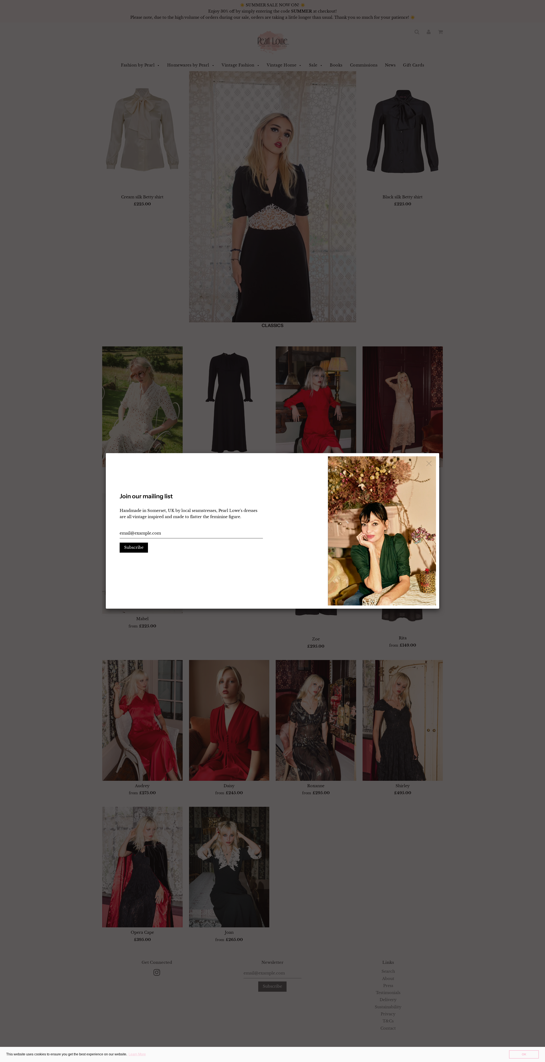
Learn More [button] (137, 1054)
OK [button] (524, 1054)
